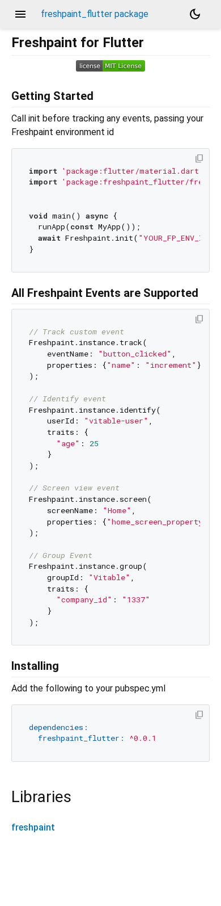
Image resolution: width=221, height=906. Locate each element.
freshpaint (33, 827)
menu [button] (20, 14)
